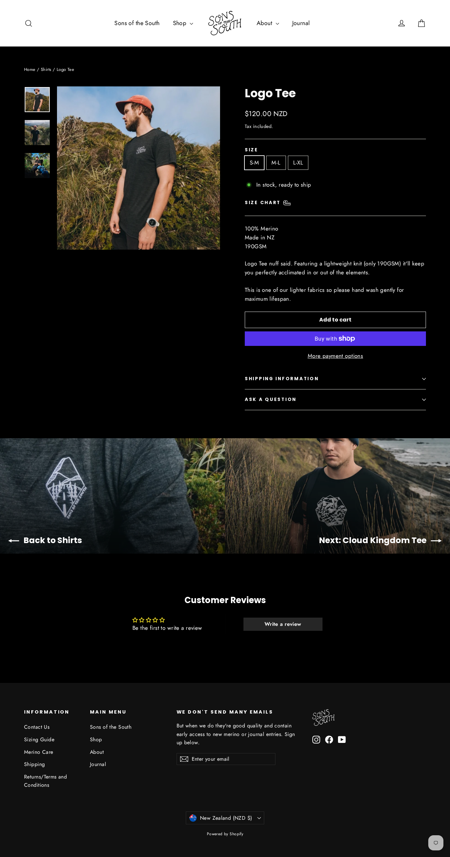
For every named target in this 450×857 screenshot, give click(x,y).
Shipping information (282, 379)
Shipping (34, 764)
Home (30, 69)
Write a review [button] (283, 624)
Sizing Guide (39, 739)
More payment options (335, 356)
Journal (301, 23)
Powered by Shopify (225, 834)
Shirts (46, 69)
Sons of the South (136, 23)
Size (251, 150)
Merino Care (38, 752)
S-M (254, 163)
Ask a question (270, 399)
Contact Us (36, 727)
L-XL (298, 163)
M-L (275, 163)
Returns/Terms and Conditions (45, 781)
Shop (180, 23)
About (265, 23)
